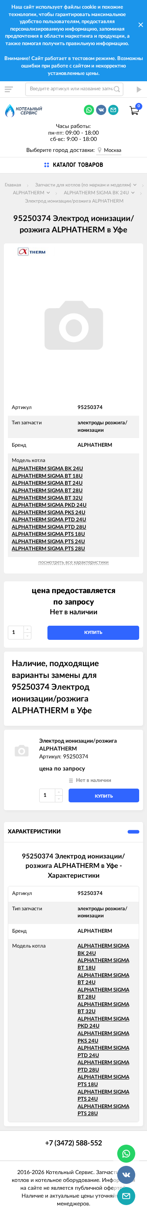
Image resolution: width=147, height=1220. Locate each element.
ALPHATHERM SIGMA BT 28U (47, 490)
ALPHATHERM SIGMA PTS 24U (48, 541)
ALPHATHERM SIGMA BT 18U (47, 476)
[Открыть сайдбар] (8, 89)
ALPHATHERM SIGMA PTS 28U (48, 549)
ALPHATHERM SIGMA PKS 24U (48, 512)
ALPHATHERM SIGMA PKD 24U (49, 505)
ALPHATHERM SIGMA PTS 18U (48, 534)
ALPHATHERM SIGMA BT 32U (47, 498)
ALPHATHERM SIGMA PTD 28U (49, 527)
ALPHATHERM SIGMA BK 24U (47, 468)
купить (93, 632)
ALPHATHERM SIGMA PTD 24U (49, 519)
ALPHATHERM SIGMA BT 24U (47, 483)
